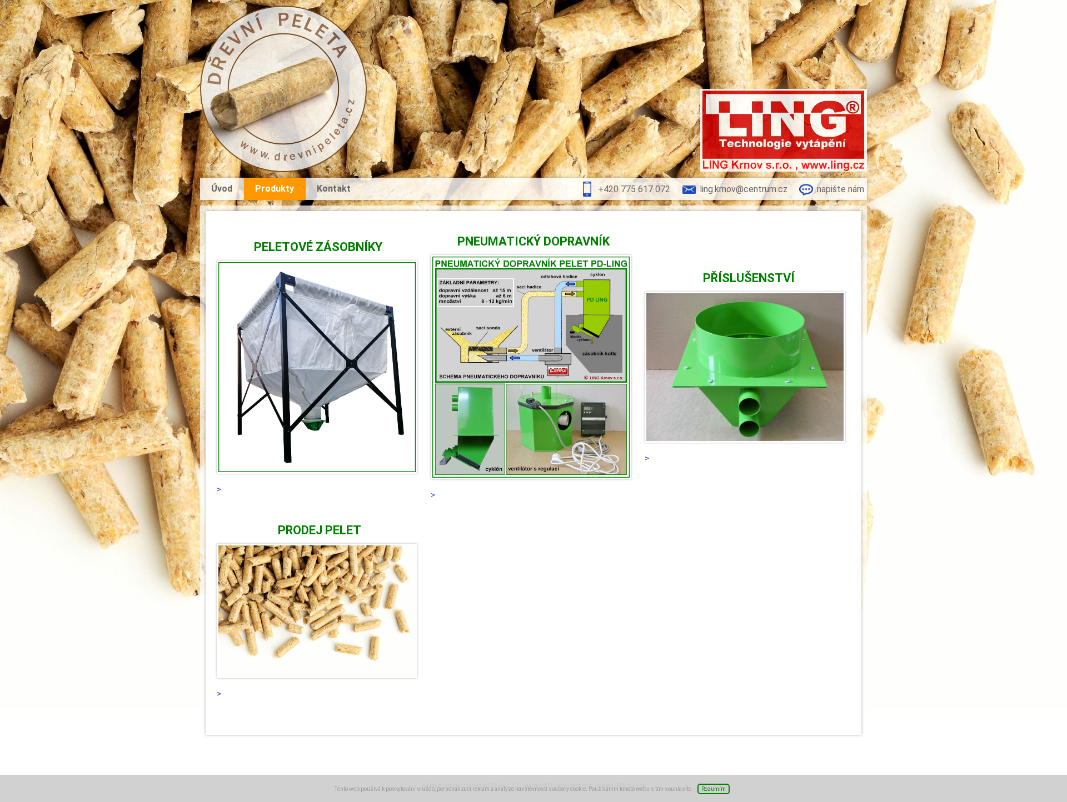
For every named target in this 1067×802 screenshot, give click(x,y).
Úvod (221, 188)
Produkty (274, 188)
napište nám (840, 189)
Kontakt (334, 188)
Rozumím (713, 789)
